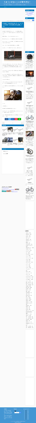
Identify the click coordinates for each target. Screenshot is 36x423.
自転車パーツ (28, 301)
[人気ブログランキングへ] (17, 189)
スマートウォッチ (28, 258)
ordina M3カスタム (28, 247)
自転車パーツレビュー (29, 303)
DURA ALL (27, 239)
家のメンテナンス (28, 283)
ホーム (5, 6)
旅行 (26, 327)
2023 (26, 411)
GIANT (27, 242)
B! (12, 119)
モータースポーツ (28, 276)
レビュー (27, 280)
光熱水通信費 (28, 292)
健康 (26, 291)
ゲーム (27, 255)
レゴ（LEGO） (28, 279)
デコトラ (27, 263)
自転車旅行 (27, 305)
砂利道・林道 (28, 295)
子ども (27, 297)
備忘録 (27, 320)
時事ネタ (27, 299)
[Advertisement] (13, 16)
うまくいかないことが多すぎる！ (17, 2)
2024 (26, 410)
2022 (26, 412)
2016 (26, 419)
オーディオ (27, 250)
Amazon (27, 235)
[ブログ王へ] (9, 191)
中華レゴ (27, 315)
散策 (26, 296)
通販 (26, 316)
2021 (26, 413)
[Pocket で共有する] (16, 119)
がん (26, 252)
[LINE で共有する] (19, 119)
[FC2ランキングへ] (14, 191)
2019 (26, 415)
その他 (27, 260)
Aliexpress (27, 234)
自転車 (27, 300)
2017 (26, 417)
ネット (27, 264)
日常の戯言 (27, 319)
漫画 (26, 326)
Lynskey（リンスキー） (29, 245)
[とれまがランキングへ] (4, 191)
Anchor (27, 236)
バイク (11, 28)
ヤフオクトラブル (28, 278)
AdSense (27, 232)
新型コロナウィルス (28, 310)
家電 (30, 284)
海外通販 (27, 286)
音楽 (30, 282)
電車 (30, 316)
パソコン (27, 267)
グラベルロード (28, 254)
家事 (26, 284)
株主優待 (27, 288)
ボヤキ (27, 274)
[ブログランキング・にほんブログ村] (8, 189)
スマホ (27, 259)
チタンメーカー (28, 262)
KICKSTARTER (28, 244)
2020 (26, 414)
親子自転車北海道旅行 (29, 311)
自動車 (27, 306)
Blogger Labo (19, 422)
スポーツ (27, 256)
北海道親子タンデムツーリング (29, 323)
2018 (26, 416)
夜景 (30, 326)
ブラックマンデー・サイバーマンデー (29, 269)
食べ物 (27, 309)
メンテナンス (28, 275)
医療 (26, 282)
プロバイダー (28, 272)
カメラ (27, 251)
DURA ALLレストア (28, 240)
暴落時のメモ (28, 321)
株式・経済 (27, 287)
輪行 (30, 327)
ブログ (27, 271)
